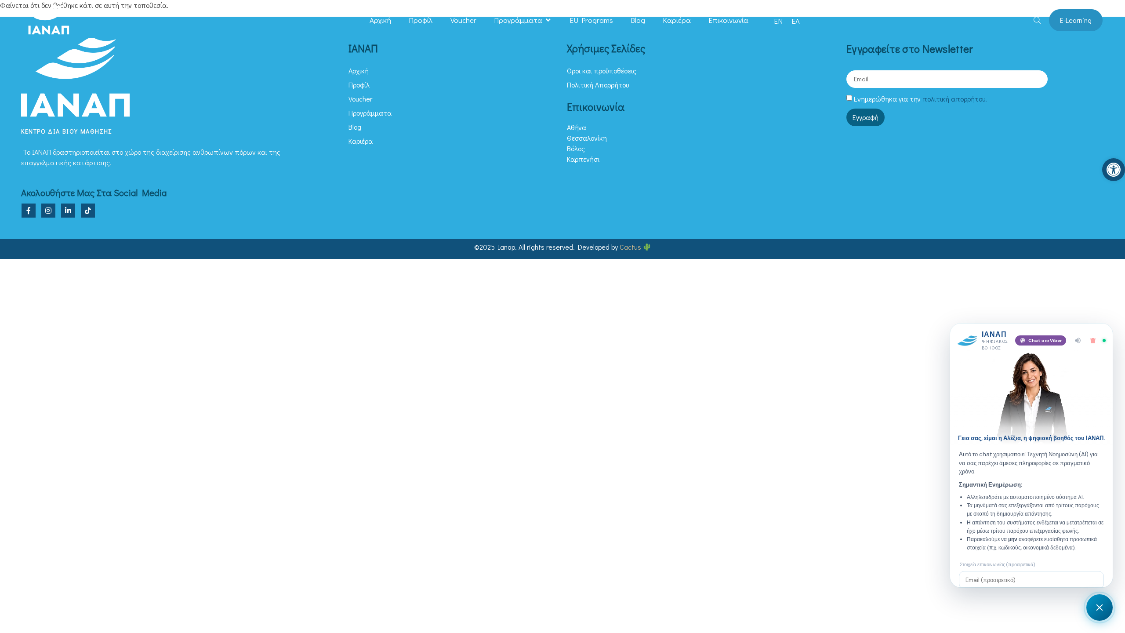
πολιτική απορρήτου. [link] (954, 98)
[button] (548, 20)
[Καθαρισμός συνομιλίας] (1093, 340)
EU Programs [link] (591, 20)
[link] (1113, 169)
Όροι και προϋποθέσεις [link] (601, 70)
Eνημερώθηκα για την (920, 98)
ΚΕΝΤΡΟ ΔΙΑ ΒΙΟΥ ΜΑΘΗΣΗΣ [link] (66, 131)
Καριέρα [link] (677, 20)
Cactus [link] (631, 246)
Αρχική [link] (380, 20)
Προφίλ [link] (421, 20)
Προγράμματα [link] (518, 20)
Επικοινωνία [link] (728, 20)
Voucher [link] (463, 20)
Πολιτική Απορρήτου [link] (598, 84)
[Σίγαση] (1077, 340)
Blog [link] (638, 20)
